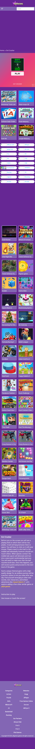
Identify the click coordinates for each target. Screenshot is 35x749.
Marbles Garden (7, 461)
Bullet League (23, 342)
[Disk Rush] (9, 373)
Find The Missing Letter (27, 427)
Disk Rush (5, 376)
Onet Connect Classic (26, 410)
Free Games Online (26, 701)
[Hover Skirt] (9, 510)
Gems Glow (23, 291)
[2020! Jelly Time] (26, 527)
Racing (9, 172)
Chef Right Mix (7, 257)
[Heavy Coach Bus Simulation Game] (9, 407)
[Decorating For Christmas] (9, 322)
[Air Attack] (26, 510)
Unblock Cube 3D (8, 495)
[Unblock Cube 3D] (9, 493)
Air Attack (22, 512)
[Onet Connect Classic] (26, 407)
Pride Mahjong (23, 121)
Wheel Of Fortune (25, 240)
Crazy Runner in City (9, 444)
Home (2, 50)
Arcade (27, 181)
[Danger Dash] (9, 475)
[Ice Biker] (9, 356)
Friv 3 (17, 729)
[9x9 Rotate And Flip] (26, 458)
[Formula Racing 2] (9, 339)
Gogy (26, 694)
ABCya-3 (26, 708)
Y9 (8, 158)
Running (27, 177)
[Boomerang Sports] (26, 305)
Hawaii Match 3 (18, 582)
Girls (8, 701)
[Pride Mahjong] (26, 118)
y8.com (27, 149)
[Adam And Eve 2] (26, 356)
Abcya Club (17, 722)
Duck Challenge (24, 393)
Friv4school (10, 167)
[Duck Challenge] (26, 390)
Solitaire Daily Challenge (8, 121)
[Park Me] (8, 135)
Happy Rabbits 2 (24, 376)
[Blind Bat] (26, 493)
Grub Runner (6, 240)
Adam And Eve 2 (24, 359)
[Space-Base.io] (9, 305)
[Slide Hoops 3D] (26, 101)
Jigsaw (9, 177)
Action (9, 181)
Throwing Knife (24, 478)
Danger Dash (6, 478)
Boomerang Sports (25, 308)
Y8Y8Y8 (27, 167)
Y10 (26, 158)
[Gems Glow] (26, 288)
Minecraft (8, 705)
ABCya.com (10, 144)
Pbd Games (17, 732)
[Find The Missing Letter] (26, 424)
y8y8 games (5, 586)
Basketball (8, 712)
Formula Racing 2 (8, 342)
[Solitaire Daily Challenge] (8, 118)
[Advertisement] (17, 29)
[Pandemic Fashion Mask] (9, 390)
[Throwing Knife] (26, 475)
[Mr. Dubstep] (26, 322)
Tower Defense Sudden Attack (12, 274)
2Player (27, 144)
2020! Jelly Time (24, 529)
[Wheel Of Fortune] (26, 237)
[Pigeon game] (26, 271)
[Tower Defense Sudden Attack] (26, 254)
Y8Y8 (8, 163)
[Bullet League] (26, 339)
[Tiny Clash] (9, 424)
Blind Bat (22, 495)
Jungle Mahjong (24, 138)
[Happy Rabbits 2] (26, 373)
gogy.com (10, 149)
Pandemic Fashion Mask (10, 393)
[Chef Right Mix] (9, 254)
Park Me (4, 138)
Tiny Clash (5, 427)
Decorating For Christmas (11, 325)
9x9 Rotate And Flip (25, 461)
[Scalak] (9, 288)
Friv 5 (17, 725)
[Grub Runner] (9, 237)
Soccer (26, 705)
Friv (8, 154)
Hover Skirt (6, 512)
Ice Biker (5, 359)
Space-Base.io (7, 308)
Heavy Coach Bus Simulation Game (14, 410)
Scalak (4, 291)
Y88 (26, 163)
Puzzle (9, 698)
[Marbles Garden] (9, 458)
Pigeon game (23, 274)
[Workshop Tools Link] (8, 101)
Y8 (25, 154)
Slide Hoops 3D (24, 104)
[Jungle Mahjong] (26, 135)
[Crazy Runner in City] (9, 441)
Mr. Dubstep (23, 325)
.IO (25, 172)
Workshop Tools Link (8, 104)
